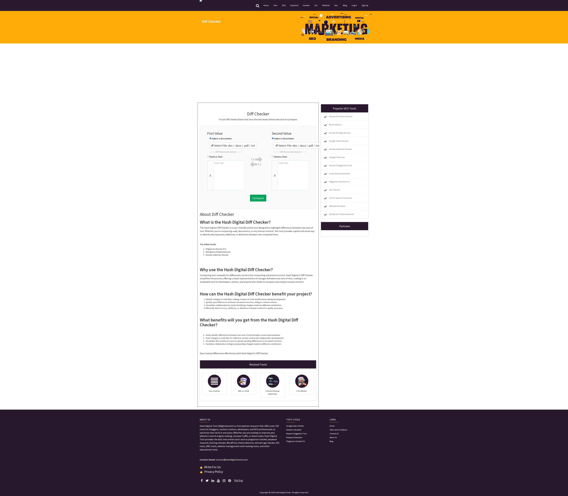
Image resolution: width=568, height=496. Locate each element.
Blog (345, 5)
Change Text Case (337, 157)
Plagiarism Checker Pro (216, 249)
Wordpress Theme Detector (218, 252)
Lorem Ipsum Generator (339, 173)
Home (266, 5)
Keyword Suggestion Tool (340, 165)
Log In (354, 5)
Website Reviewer (337, 206)
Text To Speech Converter (340, 198)
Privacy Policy (213, 472)
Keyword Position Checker (341, 116)
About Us (333, 437)
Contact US (334, 433)
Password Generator (294, 437)
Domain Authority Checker (217, 255)
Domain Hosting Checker (340, 133)
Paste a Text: (216, 156)
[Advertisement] (284, 73)
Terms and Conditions (338, 430)
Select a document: (221, 138)
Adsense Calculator (293, 430)
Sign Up (365, 5)
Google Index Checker (339, 141)
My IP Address (335, 124)
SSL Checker (334, 189)
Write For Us (212, 467)
